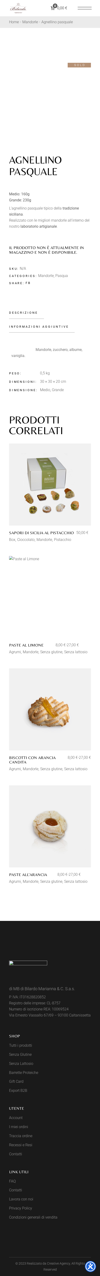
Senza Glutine (20, 1054)
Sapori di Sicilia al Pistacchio (41, 532)
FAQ (12, 1181)
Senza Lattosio (21, 1063)
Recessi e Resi (20, 1145)
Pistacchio (62, 539)
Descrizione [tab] (23, 312)
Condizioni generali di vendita (33, 1217)
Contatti (15, 1154)
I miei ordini (18, 1127)
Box (12, 539)
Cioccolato (26, 539)
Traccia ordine (20, 1136)
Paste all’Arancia (28, 874)
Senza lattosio (75, 652)
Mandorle (46, 275)
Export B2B (18, 1090)
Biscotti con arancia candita (32, 760)
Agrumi (15, 652)
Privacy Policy (20, 1208)
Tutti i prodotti (20, 1045)
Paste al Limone (26, 645)
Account (16, 1118)
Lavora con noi (21, 1199)
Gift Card (16, 1081)
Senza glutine (51, 652)
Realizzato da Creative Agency (48, 1263)
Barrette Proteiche (23, 1072)
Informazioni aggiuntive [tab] (39, 326)
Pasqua (61, 275)
